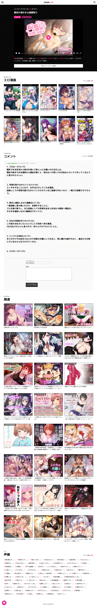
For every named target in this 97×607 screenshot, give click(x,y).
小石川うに (10, 587)
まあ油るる (56, 590)
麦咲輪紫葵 (56, 580)
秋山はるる (21, 563)
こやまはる (54, 566)
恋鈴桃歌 (9, 566)
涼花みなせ (50, 560)
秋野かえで (24, 560)
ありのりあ (34, 587)
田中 (8, 584)
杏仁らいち (58, 584)
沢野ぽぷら (60, 570)
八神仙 (31, 594)
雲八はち (72, 570)
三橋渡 (8, 573)
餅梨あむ (9, 563)
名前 (48, 261)
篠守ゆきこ (84, 570)
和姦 (30, 61)
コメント (48, 267)
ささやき (78, 58)
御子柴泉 (20, 58)
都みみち (44, 580)
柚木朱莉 (9, 580)
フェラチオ (17, 61)
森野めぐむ (58, 587)
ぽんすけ (44, 58)
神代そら (21, 580)
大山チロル (86, 560)
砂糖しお (9, 577)
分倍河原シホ (59, 563)
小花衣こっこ (36, 577)
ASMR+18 (51, 604)
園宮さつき (69, 580)
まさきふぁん (43, 590)
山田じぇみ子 (45, 563)
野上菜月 (19, 573)
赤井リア (62, 594)
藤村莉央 (33, 563)
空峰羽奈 (51, 594)
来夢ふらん (63, 573)
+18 (48, 2)
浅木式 (42, 566)
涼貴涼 (20, 566)
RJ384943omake (26, 17)
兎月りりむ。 (22, 577)
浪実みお (22, 587)
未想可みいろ (82, 584)
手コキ (39, 61)
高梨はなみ (47, 570)
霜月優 (78, 590)
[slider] (36, 53)
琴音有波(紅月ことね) (73, 577)
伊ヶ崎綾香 (31, 566)
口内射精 (24, 61)
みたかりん (68, 590)
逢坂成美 (74, 560)
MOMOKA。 (34, 570)
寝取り (34, 61)
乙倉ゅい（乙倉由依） (47, 573)
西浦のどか (31, 590)
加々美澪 (21, 594)
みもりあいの (73, 563)
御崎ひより (31, 573)
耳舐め (45, 61)
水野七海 (19, 590)
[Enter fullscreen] (80, 53)
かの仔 (47, 577)
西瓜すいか (66, 566)
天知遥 (85, 563)
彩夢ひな (41, 594)
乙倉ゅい (9, 570)
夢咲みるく (10, 594)
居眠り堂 (32, 58)
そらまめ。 (21, 570)
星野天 (8, 590)
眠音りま (18, 584)
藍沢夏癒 (58, 577)
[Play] (16, 53)
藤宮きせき (81, 587)
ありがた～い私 (31, 584)
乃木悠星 (69, 587)
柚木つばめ (37, 560)
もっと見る (86, 81)
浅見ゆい (69, 584)
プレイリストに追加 (49, 66)
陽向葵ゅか (10, 560)
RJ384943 (17, 17)
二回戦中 (46, 587)
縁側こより (45, 584)
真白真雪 (81, 580)
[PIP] (77, 53)
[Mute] (63, 53)
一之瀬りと (76, 573)
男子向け (34, 9)
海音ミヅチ (79, 566)
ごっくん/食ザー (69, 58)
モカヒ (56, 58)
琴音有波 (87, 573)
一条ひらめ (33, 580)
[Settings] (73, 53)
